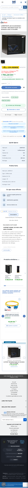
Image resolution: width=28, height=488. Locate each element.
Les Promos (14, 432)
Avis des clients (13, 220)
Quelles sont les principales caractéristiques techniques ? (14, 127)
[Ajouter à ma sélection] (24, 87)
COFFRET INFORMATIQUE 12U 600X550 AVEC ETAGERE (14, 362)
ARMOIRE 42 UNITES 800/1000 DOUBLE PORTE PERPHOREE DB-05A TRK (18, 277)
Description (13, 214)
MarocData (11, 485)
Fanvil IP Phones (20, 474)
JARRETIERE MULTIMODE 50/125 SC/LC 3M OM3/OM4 (9, 315)
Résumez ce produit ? (14, 123)
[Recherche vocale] (21, 7)
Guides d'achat (12, 478)
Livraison (23, 476)
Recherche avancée (23, 9)
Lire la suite (6, 250)
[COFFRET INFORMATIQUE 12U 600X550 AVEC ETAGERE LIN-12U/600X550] (14, 352)
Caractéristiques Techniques (13, 217)
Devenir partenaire (14, 428)
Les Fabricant (14, 430)
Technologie (23, 478)
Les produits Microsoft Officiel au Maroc (16, 473)
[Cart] (25, 2)
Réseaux (9, 14)
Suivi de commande (11, 476)
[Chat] (3, 484)
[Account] (21, 2)
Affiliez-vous (14, 426)
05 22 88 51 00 (17, 424)
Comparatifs (17, 478)
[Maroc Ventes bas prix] (14, 2)
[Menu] (2, 2)
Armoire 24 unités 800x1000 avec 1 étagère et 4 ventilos (8, 277)
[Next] (24, 316)
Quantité (4, 83)
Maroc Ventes (18, 476)
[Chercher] (25, 7)
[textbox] (10, 7)
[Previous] (3, 316)
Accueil (4, 14)
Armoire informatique (7, 16)
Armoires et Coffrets (18, 14)
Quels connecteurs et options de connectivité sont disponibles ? (13, 131)
